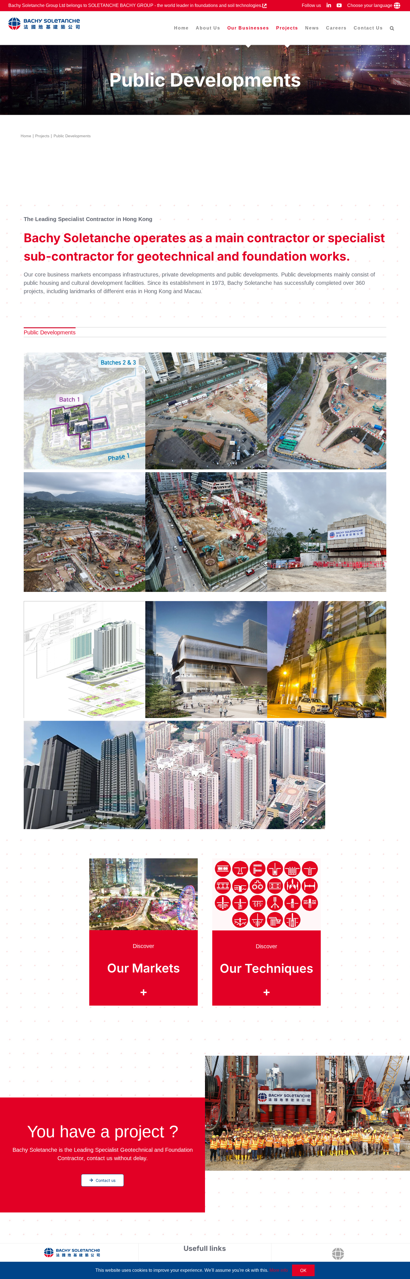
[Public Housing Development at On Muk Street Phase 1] (114, 781)
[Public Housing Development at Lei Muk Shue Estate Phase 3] (235, 781)
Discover (143, 946)
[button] (392, 28)
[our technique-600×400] (266, 861)
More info (278, 1270)
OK (303, 1270)
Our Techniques (266, 968)
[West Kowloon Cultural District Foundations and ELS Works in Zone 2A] (235, 661)
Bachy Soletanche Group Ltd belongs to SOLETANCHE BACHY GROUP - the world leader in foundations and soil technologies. (135, 5)
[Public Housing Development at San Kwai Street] (114, 661)
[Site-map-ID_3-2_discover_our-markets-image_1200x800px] (143, 861)
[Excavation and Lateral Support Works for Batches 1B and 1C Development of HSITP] (114, 411)
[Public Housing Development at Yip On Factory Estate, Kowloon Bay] (235, 532)
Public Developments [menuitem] (50, 332)
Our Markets (143, 968)
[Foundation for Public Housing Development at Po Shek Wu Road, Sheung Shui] (235, 412)
